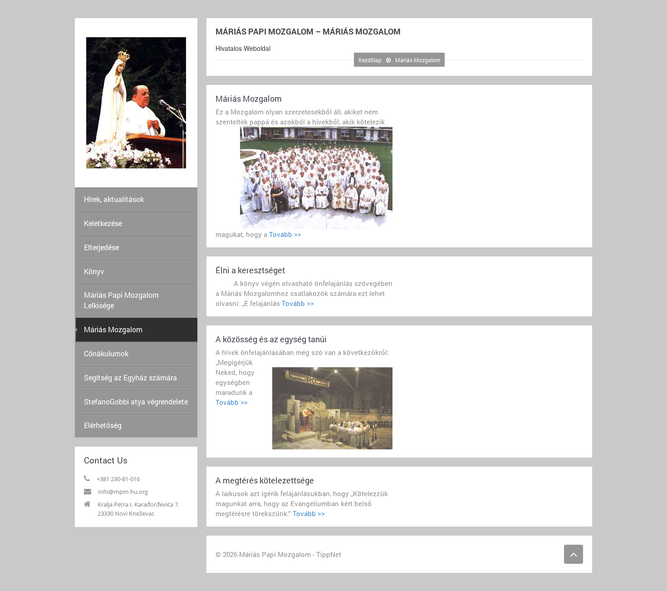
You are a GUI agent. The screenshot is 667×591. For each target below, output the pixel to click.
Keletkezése (103, 223)
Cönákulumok (106, 353)
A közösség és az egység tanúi (271, 339)
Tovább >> (284, 234)
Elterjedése (101, 247)
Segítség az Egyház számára (130, 377)
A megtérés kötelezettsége (265, 480)
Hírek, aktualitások (114, 199)
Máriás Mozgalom (113, 329)
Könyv (94, 271)
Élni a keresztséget (250, 270)
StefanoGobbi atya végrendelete (136, 401)
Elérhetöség (103, 425)
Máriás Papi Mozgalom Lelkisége (121, 300)
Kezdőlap (370, 60)
